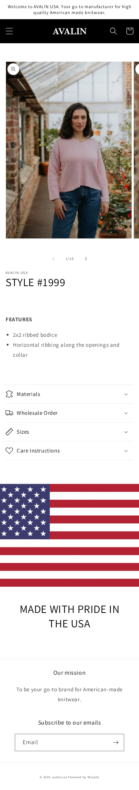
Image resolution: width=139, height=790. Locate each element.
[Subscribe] (115, 742)
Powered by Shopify (83, 777)
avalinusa (59, 777)
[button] (9, 31)
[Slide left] (53, 259)
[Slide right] (86, 259)
